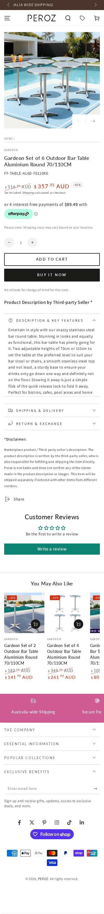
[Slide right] (95, 5)
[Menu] (7, 18)
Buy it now (52, 275)
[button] (68, 18)
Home (8, 138)
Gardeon (11, 150)
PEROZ (43, 879)
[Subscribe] (96, 789)
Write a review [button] (52, 549)
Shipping (28, 192)
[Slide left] (9, 5)
